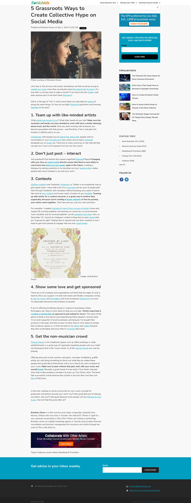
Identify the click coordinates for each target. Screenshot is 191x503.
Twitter (91, 92)
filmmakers (55, 298)
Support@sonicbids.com (140, 486)
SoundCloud (55, 140)
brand (40, 369)
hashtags (35, 107)
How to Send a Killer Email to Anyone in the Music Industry (144, 106)
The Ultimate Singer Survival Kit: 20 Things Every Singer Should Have (146, 117)
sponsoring (85, 298)
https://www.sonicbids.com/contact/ (144, 490)
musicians (71, 187)
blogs (49, 143)
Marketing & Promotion (68, 452)
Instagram (64, 184)
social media (53, 162)
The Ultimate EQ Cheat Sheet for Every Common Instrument (146, 77)
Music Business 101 (133, 141)
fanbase (88, 193)
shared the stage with (69, 137)
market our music (39, 89)
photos (92, 217)
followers (67, 95)
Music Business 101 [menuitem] (108, 3)
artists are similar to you (47, 120)
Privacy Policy (138, 502)
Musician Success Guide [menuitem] (148, 3)
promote (71, 329)
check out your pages (55, 165)
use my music (39, 298)
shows (76, 326)
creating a (36, 314)
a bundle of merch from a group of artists (70, 208)
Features (41, 452)
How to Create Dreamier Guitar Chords (145, 96)
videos (87, 326)
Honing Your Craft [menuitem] (127, 3)
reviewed (88, 140)
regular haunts (81, 348)
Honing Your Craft (132, 156)
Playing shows (37, 342)
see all (122, 164)
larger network (74, 199)
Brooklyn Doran (47, 27)
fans (32, 378)
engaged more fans (83, 214)
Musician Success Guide (134, 146)
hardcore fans (85, 168)
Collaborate (36, 137)
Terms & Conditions (152, 502)
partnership (46, 314)
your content (47, 193)
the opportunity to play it (84, 89)
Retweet (79, 159)
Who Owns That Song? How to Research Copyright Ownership (145, 87)
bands (90, 101)
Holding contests (38, 184)
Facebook (74, 104)
